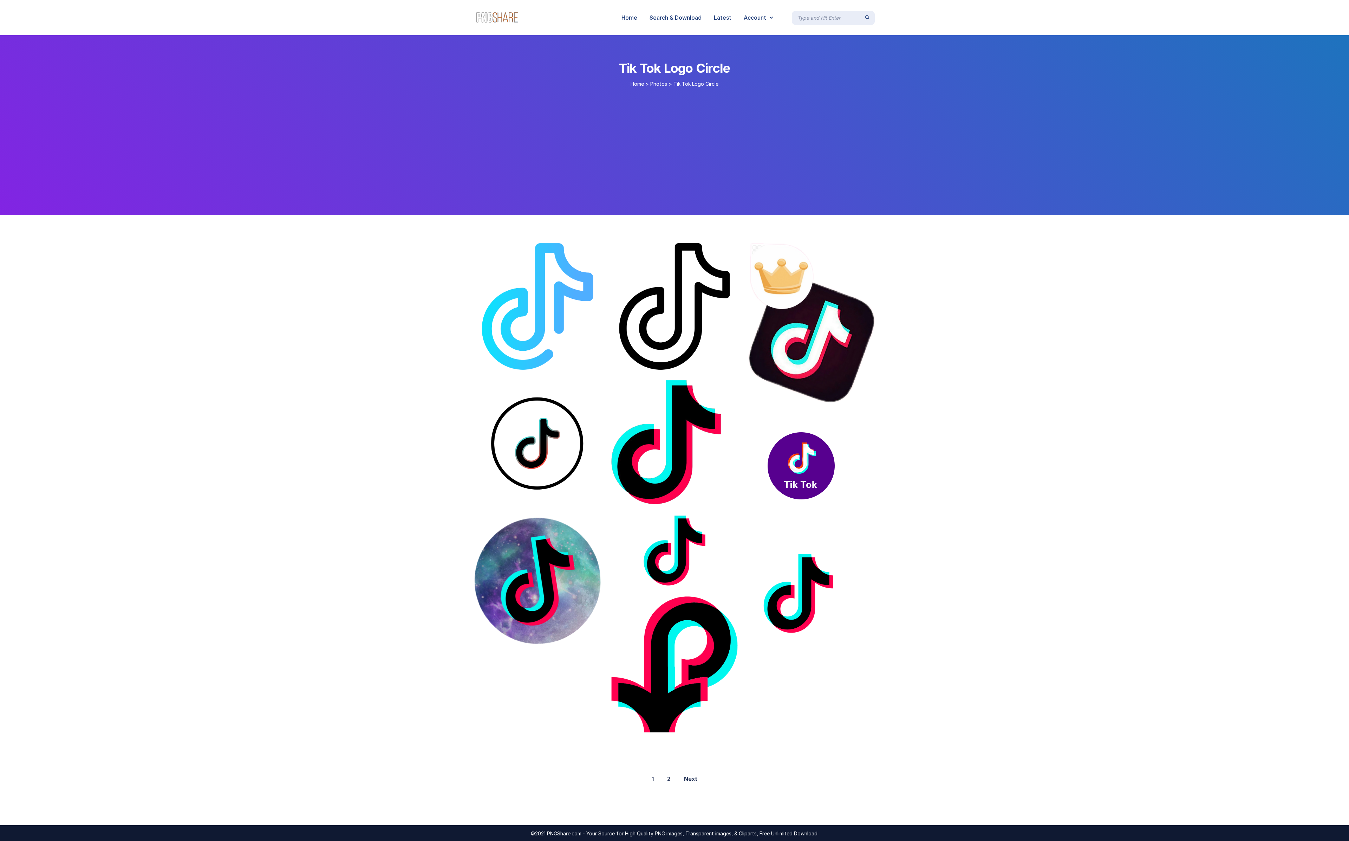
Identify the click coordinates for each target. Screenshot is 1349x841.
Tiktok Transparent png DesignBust (528, 362)
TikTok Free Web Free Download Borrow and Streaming (692, 578)
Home (637, 84)
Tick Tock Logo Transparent (796, 511)
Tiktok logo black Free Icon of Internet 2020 (544, 499)
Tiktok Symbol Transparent (791, 395)
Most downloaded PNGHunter (795, 650)
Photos (658, 84)
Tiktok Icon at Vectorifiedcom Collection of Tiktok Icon (692, 725)
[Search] (867, 18)
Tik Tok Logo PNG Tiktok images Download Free (694, 496)
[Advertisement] (674, 148)
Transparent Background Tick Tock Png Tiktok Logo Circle (563, 636)
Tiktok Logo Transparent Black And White (678, 362)
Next (690, 778)
